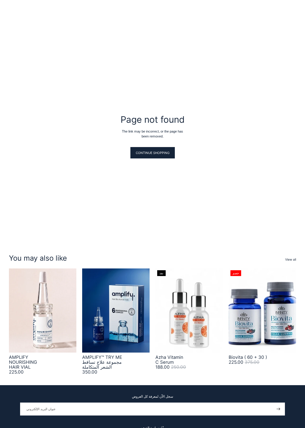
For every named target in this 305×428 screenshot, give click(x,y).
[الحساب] (281, 9)
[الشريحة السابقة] (235, 310)
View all (290, 259)
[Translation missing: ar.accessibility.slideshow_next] (289, 310)
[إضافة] (69, 346)
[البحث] (10, 9)
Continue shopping (152, 153)
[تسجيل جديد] (278, 409)
